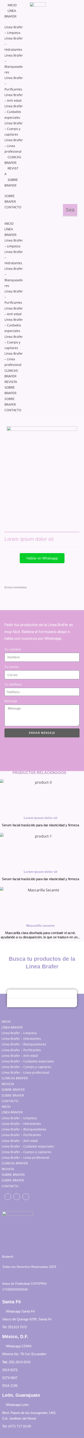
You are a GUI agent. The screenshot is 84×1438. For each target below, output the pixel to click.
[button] (13, 213)
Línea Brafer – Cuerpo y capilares (13, 128)
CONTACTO (12, 207)
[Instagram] (25, 1196)
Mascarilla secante (40, 925)
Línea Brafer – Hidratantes (21, 1038)
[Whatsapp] (16, 1196)
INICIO (12, 5)
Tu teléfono (13, 684)
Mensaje (10, 701)
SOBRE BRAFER (13, 1089)
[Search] (12, 1002)
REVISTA (10, 382)
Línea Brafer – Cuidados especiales (13, 111)
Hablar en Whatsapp (42, 558)
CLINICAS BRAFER (15, 1078)
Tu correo (11, 667)
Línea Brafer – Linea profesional (13, 145)
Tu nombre (12, 649)
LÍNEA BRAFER (12, 1027)
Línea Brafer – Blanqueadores (24, 1044)
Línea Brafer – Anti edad (20, 1055)
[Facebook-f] (7, 1196)
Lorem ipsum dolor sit (40, 818)
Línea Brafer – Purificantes (21, 1050)
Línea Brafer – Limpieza (19, 1033)
